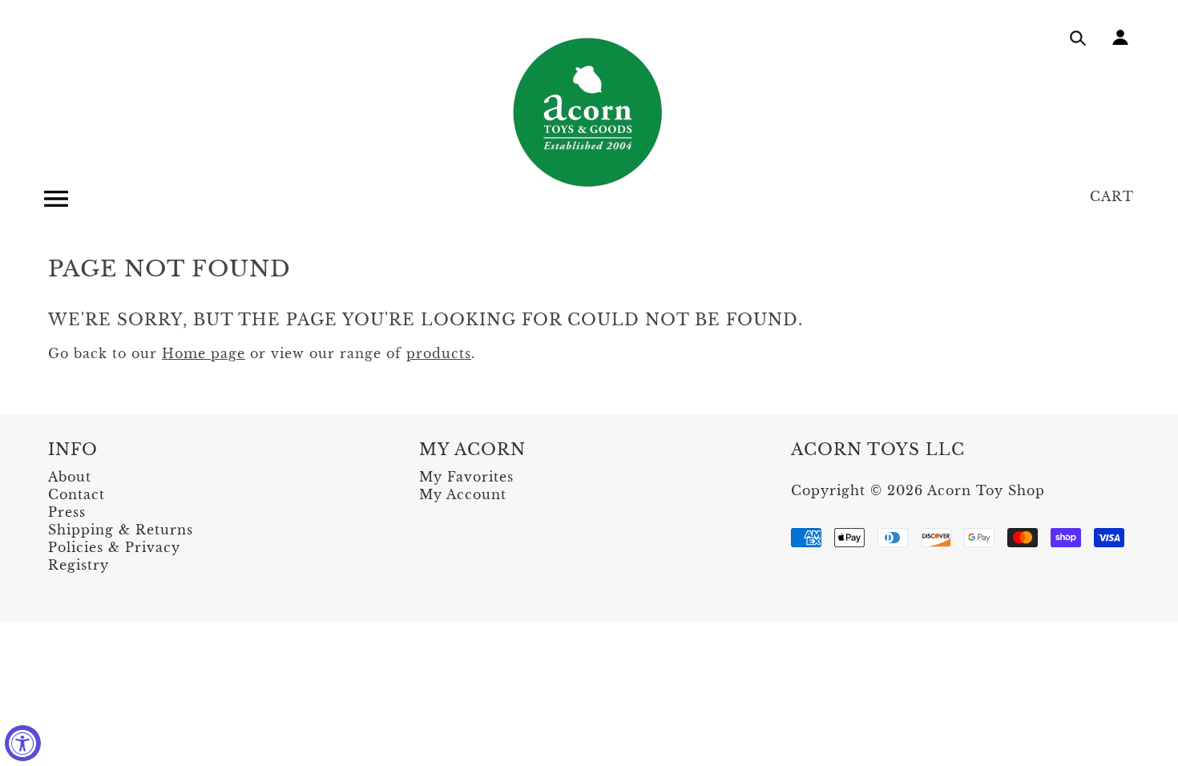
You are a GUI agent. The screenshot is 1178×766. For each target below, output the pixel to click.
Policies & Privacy (114, 547)
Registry (78, 565)
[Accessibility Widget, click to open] (23, 743)
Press (67, 512)
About (69, 477)
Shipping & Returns (120, 530)
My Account (462, 494)
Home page (203, 353)
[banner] (589, 112)
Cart (1112, 196)
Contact (76, 494)
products (438, 353)
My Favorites (466, 477)
